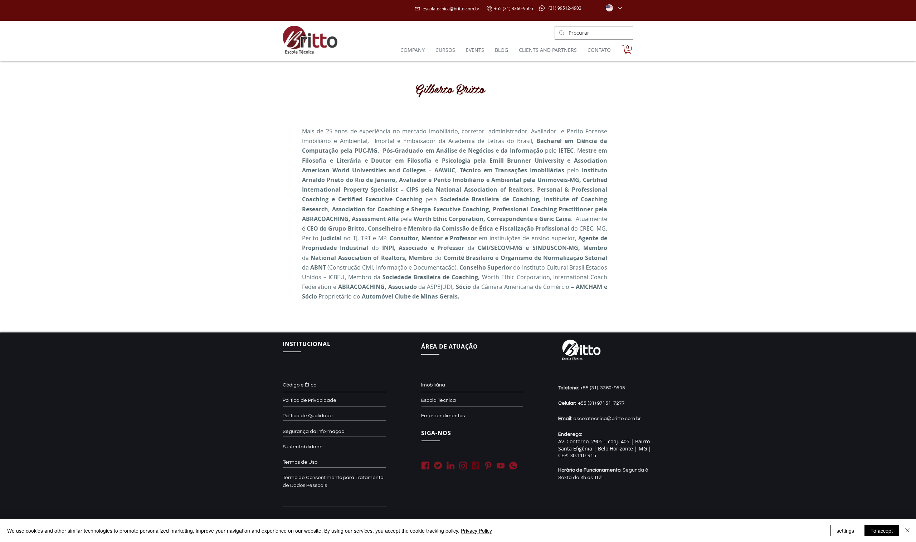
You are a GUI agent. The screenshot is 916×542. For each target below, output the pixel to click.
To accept (882, 530)
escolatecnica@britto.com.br (451, 8)
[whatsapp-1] (513, 465)
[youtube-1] (501, 465)
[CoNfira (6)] (475, 465)
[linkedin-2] (450, 465)
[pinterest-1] (488, 465)
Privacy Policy (476, 530)
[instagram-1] (463, 465)
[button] (627, 49)
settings (845, 530)
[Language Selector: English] (614, 8)
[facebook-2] (425, 465)
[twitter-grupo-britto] (438, 465)
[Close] (907, 530)
